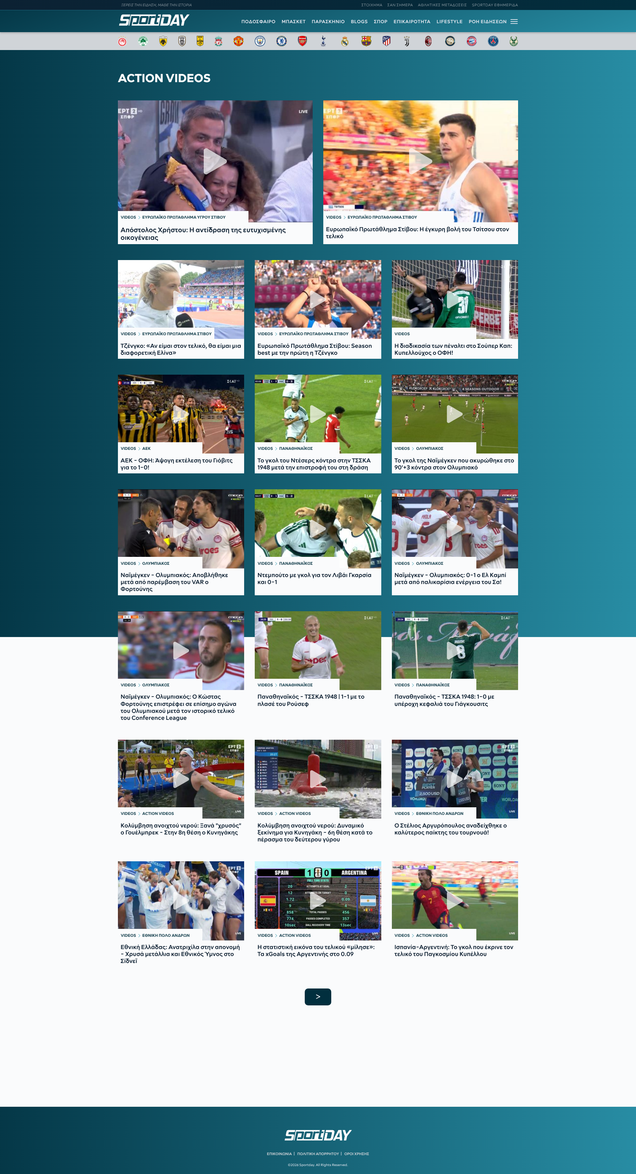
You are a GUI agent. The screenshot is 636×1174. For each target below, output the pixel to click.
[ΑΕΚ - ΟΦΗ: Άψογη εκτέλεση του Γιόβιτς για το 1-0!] (181, 414)
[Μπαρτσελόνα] (366, 41)
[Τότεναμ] (323, 41)
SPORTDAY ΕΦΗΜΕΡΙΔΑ (495, 5)
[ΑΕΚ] (163, 41)
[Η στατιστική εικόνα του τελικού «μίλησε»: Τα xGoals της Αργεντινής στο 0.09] (318, 900)
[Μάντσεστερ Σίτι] (260, 41)
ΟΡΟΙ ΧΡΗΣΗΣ (356, 1153)
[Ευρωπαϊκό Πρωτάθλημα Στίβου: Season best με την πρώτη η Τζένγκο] (318, 299)
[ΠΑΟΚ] (182, 41)
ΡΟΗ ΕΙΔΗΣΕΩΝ (488, 22)
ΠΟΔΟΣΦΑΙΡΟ (258, 22)
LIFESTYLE (450, 22)
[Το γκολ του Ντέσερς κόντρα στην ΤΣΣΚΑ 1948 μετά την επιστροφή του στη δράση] (318, 414)
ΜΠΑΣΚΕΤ (294, 22)
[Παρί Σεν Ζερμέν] (493, 41)
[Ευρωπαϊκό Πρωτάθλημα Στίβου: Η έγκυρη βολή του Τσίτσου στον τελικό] (420, 161)
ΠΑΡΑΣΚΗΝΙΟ (328, 22)
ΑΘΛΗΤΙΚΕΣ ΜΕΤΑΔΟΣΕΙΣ (442, 5)
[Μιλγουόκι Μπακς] (513, 41)
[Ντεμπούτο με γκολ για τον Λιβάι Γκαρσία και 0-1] (318, 528)
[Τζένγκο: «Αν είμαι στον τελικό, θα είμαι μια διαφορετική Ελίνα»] (181, 299)
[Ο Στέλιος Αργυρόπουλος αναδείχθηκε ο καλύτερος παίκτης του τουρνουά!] (455, 779)
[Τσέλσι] (281, 41)
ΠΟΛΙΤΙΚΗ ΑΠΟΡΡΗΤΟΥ (318, 1153)
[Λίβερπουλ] (219, 41)
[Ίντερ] (450, 41)
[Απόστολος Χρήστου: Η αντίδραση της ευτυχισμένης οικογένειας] (215, 161)
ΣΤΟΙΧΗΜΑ (371, 5)
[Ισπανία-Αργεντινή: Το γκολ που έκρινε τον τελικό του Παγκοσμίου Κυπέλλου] (455, 900)
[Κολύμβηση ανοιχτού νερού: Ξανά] (181, 779)
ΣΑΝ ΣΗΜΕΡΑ (400, 5)
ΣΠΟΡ (381, 22)
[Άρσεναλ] (302, 41)
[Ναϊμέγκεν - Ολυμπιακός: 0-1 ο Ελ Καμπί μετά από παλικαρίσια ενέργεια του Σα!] (455, 528)
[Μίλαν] (428, 41)
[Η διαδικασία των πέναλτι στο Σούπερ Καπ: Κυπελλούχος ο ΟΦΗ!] (455, 299)
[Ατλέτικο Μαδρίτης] (387, 41)
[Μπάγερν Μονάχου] (471, 41)
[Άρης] (200, 41)
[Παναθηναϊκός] (143, 41)
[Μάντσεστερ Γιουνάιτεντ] (238, 41)
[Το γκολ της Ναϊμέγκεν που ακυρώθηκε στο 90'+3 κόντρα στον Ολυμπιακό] (455, 414)
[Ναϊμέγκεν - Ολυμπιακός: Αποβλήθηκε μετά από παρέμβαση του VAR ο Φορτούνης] (181, 528)
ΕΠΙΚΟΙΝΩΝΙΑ (279, 1153)
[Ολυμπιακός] (122, 41)
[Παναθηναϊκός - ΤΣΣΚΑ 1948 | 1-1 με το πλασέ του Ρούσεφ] (318, 650)
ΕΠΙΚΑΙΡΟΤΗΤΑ (412, 22)
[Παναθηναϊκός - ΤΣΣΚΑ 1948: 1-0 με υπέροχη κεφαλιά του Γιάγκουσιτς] (455, 650)
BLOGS (359, 22)
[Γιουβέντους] (406, 41)
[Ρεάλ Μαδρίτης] (345, 41)
